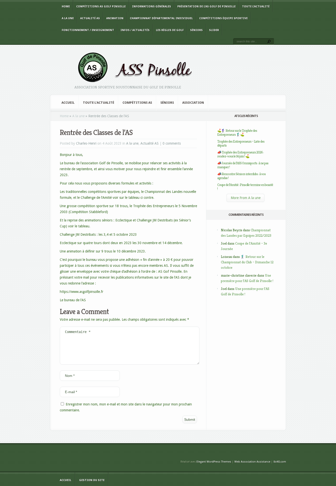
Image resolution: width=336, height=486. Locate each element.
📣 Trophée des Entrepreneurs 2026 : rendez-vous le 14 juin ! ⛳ (240, 154)
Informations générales (151, 6)
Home (66, 6)
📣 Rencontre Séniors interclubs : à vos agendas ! (241, 176)
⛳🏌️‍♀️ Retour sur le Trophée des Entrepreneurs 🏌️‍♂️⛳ (237, 132)
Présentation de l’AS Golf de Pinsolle (206, 6)
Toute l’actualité (256, 6)
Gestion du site (92, 480)
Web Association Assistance (252, 461)
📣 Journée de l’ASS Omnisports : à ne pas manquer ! (242, 165)
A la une (68, 18)
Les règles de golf (170, 30)
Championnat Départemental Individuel (161, 18)
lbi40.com (280, 461)
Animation (114, 18)
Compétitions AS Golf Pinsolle (101, 6)
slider (214, 30)
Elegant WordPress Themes (214, 461)
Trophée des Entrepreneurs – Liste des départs (240, 143)
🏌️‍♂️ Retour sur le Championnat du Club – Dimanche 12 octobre (247, 262)
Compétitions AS (137, 102)
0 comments (172, 143)
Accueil (68, 102)
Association (193, 102)
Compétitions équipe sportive (223, 18)
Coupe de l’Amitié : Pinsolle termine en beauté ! (245, 187)
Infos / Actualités (135, 30)
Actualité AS (90, 18)
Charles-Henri (86, 143)
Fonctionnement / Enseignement (88, 30)
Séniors (196, 30)
